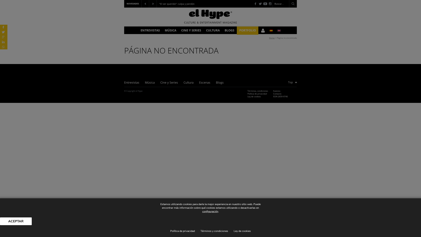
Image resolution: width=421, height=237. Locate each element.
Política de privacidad (182, 231)
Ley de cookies (242, 231)
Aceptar (16, 221)
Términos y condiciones (214, 231)
